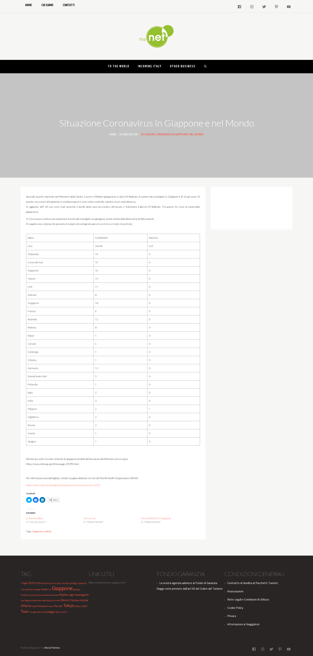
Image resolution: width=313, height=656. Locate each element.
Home (28, 5)
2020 (38, 583)
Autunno (45, 583)
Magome (28, 600)
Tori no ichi (89, 518)
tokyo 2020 (81, 606)
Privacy (231, 616)
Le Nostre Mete (34, 518)
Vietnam (58, 612)
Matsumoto (36, 600)
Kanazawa (55, 595)
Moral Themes (52, 647)
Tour (24, 611)
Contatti (69, 5)
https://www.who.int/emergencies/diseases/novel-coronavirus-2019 (63, 485)
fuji (49, 589)
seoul (51, 606)
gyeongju (76, 589)
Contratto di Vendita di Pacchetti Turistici (252, 583)
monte (57, 600)
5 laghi (24, 583)
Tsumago (32, 612)
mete (44, 600)
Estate (44, 589)
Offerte (26, 606)
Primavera (42, 606)
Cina (22, 589)
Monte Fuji (67, 600)
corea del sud (30, 589)
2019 (31, 583)
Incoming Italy (149, 66)
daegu (38, 589)
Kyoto (63, 594)
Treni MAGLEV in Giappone (156, 518)
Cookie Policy (235, 607)
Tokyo (68, 605)
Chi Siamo (47, 5)
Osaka (34, 606)
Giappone (37, 531)
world (64, 612)
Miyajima (50, 600)
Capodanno (82, 583)
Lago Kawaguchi (78, 594)
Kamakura (46, 595)
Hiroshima (25, 595)
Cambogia (73, 583)
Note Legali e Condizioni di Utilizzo (248, 599)
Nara (76, 600)
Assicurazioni (235, 591)
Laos (22, 600)
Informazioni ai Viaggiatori (243, 624)
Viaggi (50, 611)
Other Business (182, 66)
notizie (47, 531)
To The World (118, 66)
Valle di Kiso (41, 612)
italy (39, 595)
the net (58, 606)
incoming (33, 595)
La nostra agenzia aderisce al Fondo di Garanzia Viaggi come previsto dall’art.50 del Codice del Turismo (189, 585)
